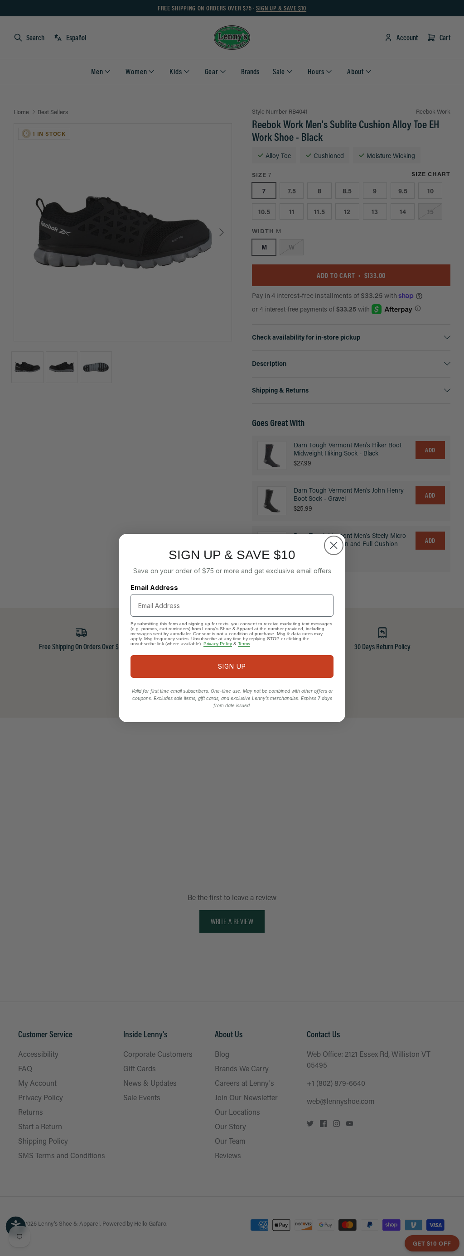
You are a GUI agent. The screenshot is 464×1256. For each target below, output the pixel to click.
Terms (244, 643)
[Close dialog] (334, 545)
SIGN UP (232, 666)
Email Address (154, 587)
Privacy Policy (217, 643)
